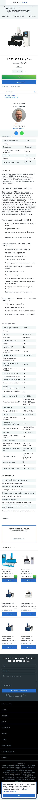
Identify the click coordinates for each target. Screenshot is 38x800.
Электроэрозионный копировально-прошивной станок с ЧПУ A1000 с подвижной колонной (9, 640)
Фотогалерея (6, 745)
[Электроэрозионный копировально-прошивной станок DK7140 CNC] (9, 560)
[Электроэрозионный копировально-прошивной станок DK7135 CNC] (28, 560)
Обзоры (4, 739)
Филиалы (5, 716)
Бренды (4, 710)
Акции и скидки (7, 704)
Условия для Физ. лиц (11, 95)
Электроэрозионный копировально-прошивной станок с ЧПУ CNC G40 (28, 605)
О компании (6, 728)
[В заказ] (34, 576)
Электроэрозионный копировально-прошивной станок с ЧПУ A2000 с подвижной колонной (28, 640)
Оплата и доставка (8, 751)
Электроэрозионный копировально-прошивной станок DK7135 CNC (27, 572)
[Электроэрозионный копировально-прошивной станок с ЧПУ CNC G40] (28, 593)
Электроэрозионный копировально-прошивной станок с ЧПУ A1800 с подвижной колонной (9, 606)
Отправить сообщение (19, 690)
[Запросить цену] (15, 609)
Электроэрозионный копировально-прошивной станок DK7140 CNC (8, 572)
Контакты (5, 757)
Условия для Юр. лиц (11, 97)
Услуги (4, 722)
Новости (4, 733)
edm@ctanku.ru (18, 128)
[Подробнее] (15, 576)
